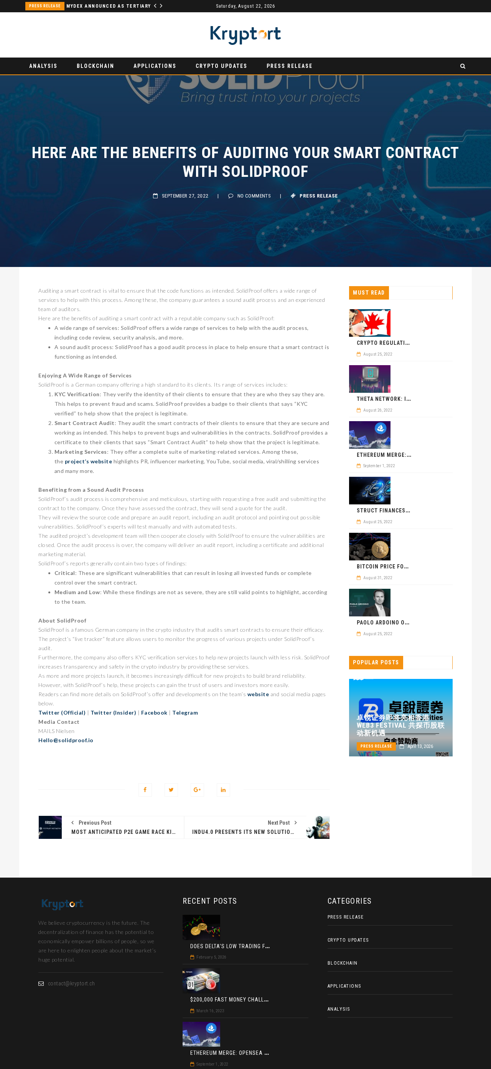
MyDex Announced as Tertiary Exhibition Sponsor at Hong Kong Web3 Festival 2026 (112, 6)
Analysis (43, 66)
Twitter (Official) (62, 712)
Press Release (45, 6)
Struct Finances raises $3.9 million (410, 510)
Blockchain (95, 66)
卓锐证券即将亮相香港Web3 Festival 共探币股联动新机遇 (401, 725)
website (258, 694)
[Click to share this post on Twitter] (171, 790)
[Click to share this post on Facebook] (145, 790)
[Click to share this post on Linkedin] (223, 790)
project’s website (88, 461)
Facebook (154, 712)
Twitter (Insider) (114, 712)
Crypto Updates (221, 66)
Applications (154, 66)
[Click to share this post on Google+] (197, 790)
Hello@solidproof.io (66, 740)
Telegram (185, 712)
